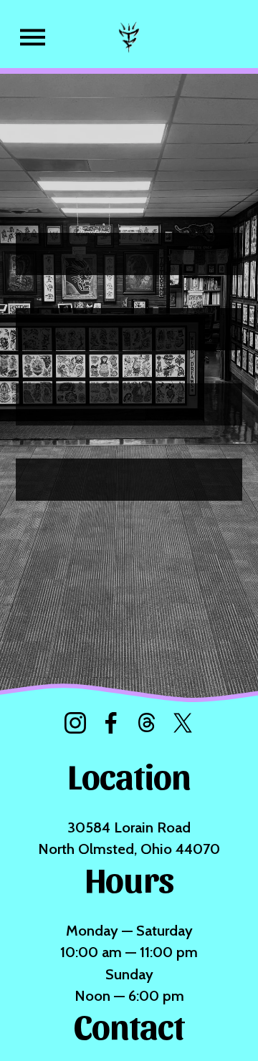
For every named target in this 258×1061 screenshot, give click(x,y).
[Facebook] (111, 722)
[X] (182, 722)
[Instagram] (75, 722)
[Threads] (146, 722)
